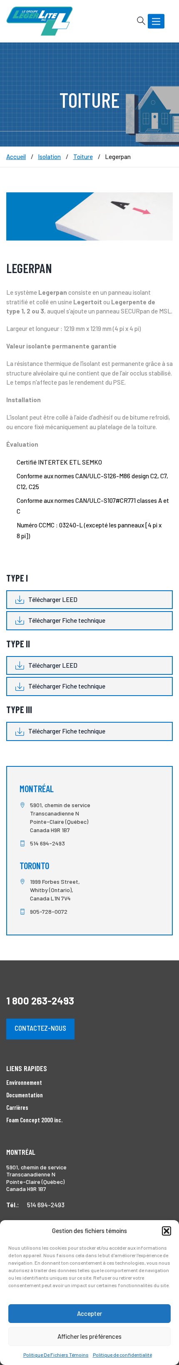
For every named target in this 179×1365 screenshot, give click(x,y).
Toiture (83, 157)
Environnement (24, 1082)
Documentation (24, 1095)
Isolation (49, 157)
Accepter (89, 1313)
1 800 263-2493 (40, 1001)
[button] (166, 1231)
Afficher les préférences (89, 1336)
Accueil (16, 157)
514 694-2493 (47, 843)
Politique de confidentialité (122, 1355)
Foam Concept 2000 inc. (34, 1120)
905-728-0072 (48, 911)
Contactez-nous (40, 1028)
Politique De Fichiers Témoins (56, 1355)
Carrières (17, 1107)
